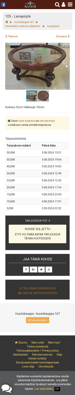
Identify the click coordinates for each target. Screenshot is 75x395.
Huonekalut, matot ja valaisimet (23, 26)
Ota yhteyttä (46, 366)
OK (57, 388)
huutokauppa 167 (24, 22)
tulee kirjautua (26, 120)
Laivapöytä (53, 26)
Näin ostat (37, 342)
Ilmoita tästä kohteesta (39, 293)
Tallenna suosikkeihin (39, 288)
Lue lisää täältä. (43, 388)
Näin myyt (54, 342)
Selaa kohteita (39, 320)
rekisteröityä (47, 120)
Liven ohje (28, 366)
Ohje (59, 354)
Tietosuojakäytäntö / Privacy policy (37, 350)
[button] (63, 4)
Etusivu (22, 342)
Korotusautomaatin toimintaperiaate (37, 362)
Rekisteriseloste (42, 354)
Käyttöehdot (20, 354)
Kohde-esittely (37, 358)
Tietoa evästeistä (37, 346)
